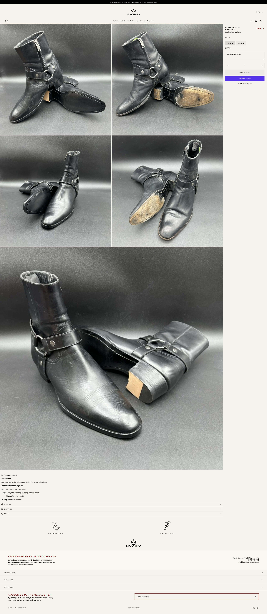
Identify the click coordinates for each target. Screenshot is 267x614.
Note (228, 48)
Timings (7, 504)
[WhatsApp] (6, 21)
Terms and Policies (134, 608)
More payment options (245, 83)
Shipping (8, 509)
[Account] (256, 21)
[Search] (251, 21)
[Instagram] (254, 607)
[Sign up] (255, 596)
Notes (6, 514)
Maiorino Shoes (20, 608)
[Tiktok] (257, 607)
